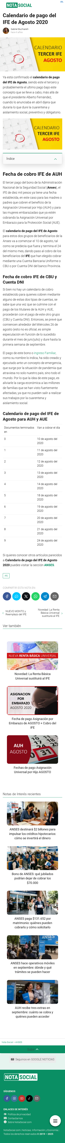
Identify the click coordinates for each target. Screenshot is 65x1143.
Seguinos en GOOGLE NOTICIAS (34, 1059)
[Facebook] (7, 596)
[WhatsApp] (35, 596)
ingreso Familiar (45, 353)
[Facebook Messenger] (16, 596)
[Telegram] (45, 596)
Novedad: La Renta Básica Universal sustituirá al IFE (48, 613)
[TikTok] (29, 1098)
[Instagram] (14, 1098)
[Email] (54, 596)
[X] (26, 596)
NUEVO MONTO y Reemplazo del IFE (16, 613)
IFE (6, 575)
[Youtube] (21, 1098)
